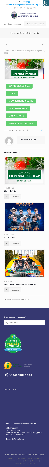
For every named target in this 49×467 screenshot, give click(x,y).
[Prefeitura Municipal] (24, 15)
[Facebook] (18, 8)
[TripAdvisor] (34, 8)
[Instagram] (31, 8)
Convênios (31, 463)
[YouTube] (24, 8)
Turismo (20, 461)
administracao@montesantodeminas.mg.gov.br (25, 5)
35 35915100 (25, 2)
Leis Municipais (19, 463)
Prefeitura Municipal (24, 51)
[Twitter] (21, 8)
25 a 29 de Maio (10, 191)
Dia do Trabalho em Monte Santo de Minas (20, 284)
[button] (19, 86)
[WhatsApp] (14, 8)
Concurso (35, 461)
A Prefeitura (11, 458)
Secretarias (21, 458)
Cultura (27, 461)
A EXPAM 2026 (9, 238)
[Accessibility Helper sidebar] (46, 3)
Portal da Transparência (35, 24)
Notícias (12, 461)
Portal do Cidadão (34, 458)
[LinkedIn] (28, 8)
